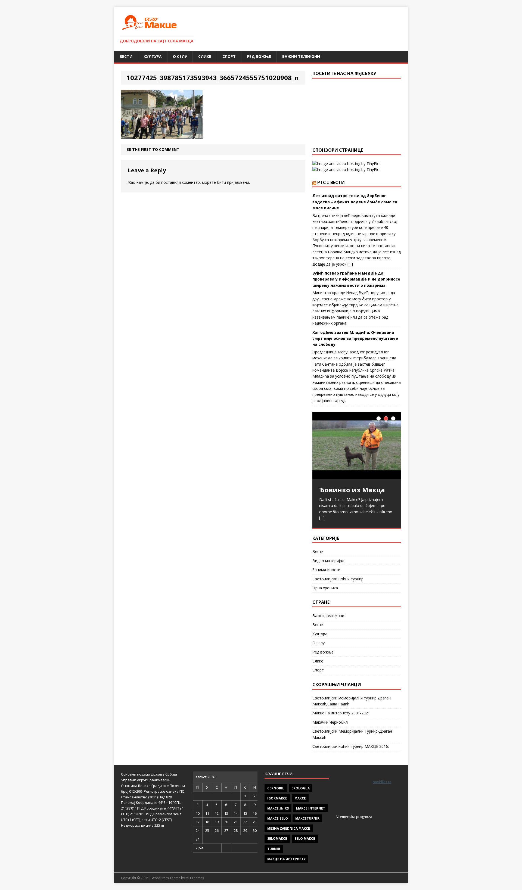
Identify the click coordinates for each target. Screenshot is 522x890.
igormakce (277, 798)
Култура (153, 56)
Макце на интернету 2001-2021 (341, 712)
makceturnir (307, 818)
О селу (180, 56)
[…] (322, 517)
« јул (199, 847)
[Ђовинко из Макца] (356, 445)
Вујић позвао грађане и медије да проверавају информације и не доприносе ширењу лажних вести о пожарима (356, 279)
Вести (126, 56)
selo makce (304, 838)
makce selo (277, 818)
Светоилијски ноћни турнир (337, 578)
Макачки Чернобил (330, 722)
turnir (273, 849)
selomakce (277, 838)
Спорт (229, 56)
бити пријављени (233, 182)
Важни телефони (301, 56)
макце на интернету (286, 859)
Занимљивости (326, 569)
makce (300, 798)
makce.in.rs (278, 808)
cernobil (275, 788)
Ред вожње (259, 56)
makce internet (310, 808)
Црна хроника (325, 587)
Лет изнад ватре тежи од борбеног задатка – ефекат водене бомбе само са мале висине (354, 201)
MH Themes (195, 878)
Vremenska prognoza (354, 816)
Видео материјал (328, 560)
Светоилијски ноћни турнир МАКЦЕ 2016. (350, 746)
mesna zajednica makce (288, 828)
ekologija (300, 788)
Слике (204, 56)
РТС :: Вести (331, 182)
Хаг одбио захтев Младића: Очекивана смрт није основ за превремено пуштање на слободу (355, 338)
